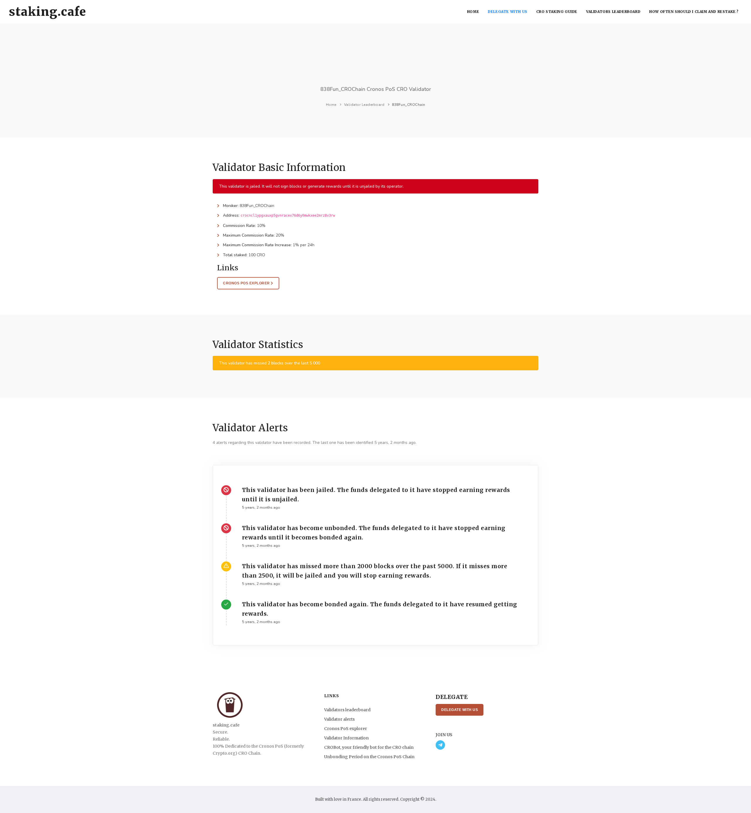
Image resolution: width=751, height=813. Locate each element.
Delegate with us (507, 11)
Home (473, 11)
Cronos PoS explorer (345, 728)
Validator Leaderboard (364, 104)
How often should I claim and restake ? (694, 11)
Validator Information (346, 738)
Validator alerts (339, 719)
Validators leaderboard (613, 11)
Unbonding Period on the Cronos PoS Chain (369, 756)
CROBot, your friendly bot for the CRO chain (369, 747)
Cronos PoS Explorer (247, 283)
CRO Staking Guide (556, 11)
